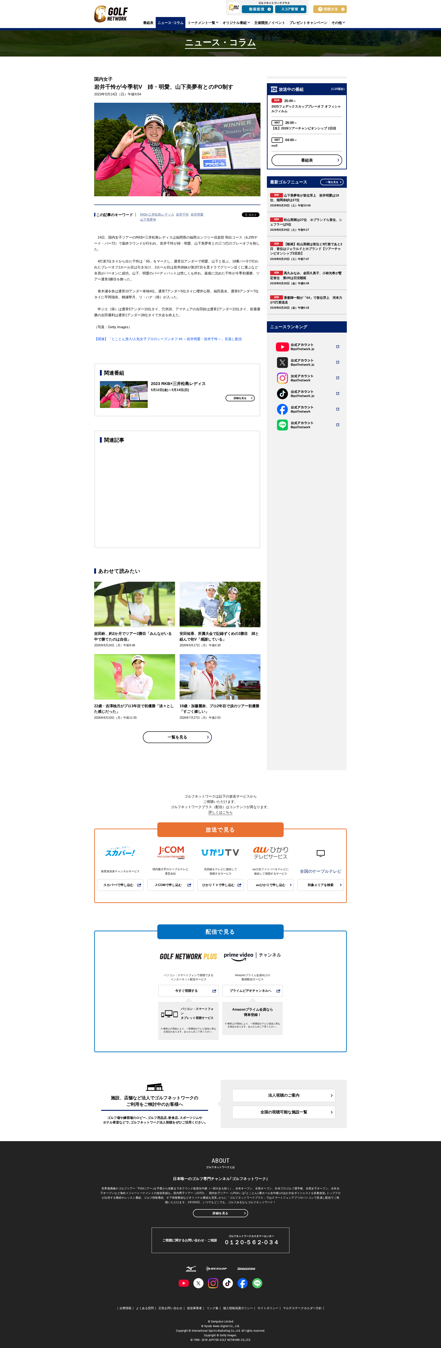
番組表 (307, 160)
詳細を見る (240, 398)
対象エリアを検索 (321, 885)
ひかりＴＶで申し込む (218, 885)
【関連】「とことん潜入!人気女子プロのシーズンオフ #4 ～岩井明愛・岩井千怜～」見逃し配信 (168, 339)
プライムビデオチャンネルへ (250, 990)
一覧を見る (177, 737)
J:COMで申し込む (168, 885)
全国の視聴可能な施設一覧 (283, 1112)
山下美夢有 (148, 219)
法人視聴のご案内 (284, 1095)
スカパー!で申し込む (118, 885)
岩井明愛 (197, 214)
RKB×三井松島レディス (157, 214)
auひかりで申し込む (271, 885)
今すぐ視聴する (186, 990)
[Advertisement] (177, 494)
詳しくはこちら (221, 812)
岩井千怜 (182, 214)
